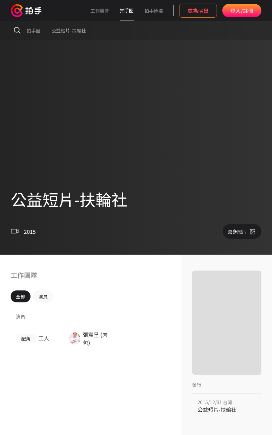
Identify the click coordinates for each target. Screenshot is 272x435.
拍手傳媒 (153, 10)
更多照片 (237, 231)
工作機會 (100, 10)
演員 (43, 296)
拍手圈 (127, 10)
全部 (20, 296)
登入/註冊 (241, 11)
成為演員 (198, 11)
